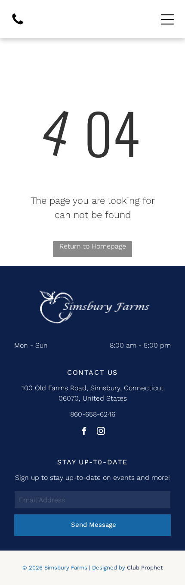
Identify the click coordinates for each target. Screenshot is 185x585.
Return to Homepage (92, 246)
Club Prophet (145, 567)
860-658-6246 (92, 414)
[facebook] (84, 432)
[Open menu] (167, 19)
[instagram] (101, 432)
